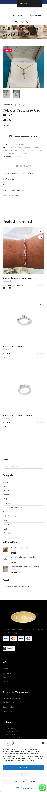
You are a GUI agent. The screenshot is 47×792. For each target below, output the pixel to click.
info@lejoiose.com (34, 15)
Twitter (19, 105)
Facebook (15, 105)
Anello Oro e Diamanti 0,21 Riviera (17, 415)
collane (36, 147)
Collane (7, 499)
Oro (26, 144)
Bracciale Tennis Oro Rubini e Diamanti (19, 278)
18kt (8, 147)
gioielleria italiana (17, 150)
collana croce (28, 147)
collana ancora (16, 147)
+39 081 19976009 (15, 15)
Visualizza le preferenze (23, 781)
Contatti (6, 681)
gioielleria (6, 150)
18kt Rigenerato (18, 144)
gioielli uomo (11, 153)
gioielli (27, 150)
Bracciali (6, 281)
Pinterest (23, 105)
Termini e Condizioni (11, 698)
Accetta (23, 767)
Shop (5, 677)
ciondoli (7, 495)
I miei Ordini (8, 711)
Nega (23, 774)
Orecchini (7, 503)
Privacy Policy (27, 788)
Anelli (5, 349)
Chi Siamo (7, 673)
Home (5, 668)
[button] (43, 743)
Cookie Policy (18, 787)
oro (18, 153)
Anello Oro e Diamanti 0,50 (14, 346)
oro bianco (24, 153)
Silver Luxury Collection (13, 507)
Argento (6, 482)
